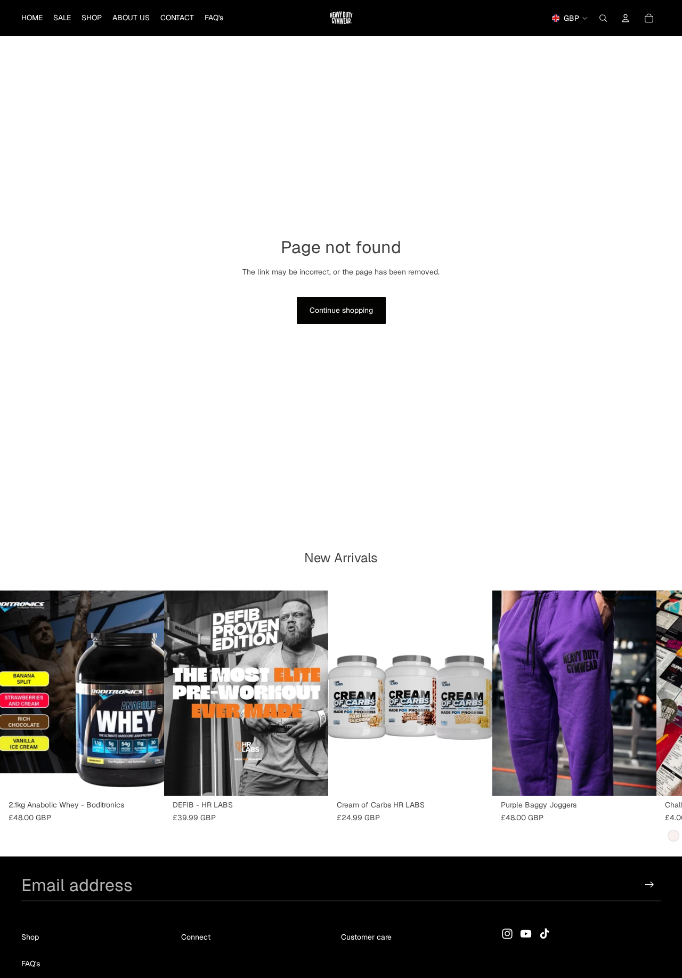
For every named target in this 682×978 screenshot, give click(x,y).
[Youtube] (525, 933)
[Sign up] (649, 885)
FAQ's (30, 963)
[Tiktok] (544, 933)
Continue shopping (341, 310)
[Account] (625, 18)
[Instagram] (507, 933)
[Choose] (147, 779)
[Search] (603, 18)
